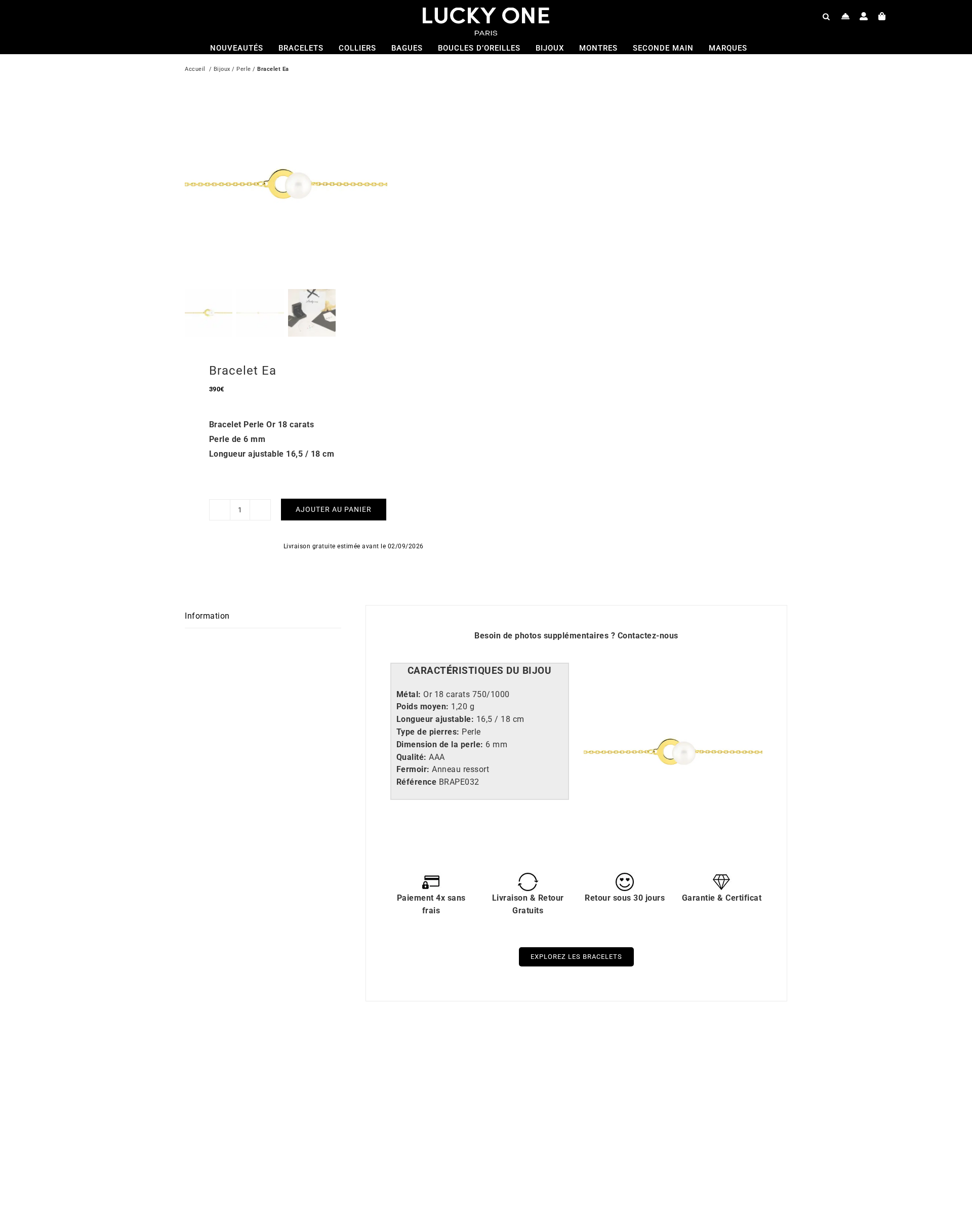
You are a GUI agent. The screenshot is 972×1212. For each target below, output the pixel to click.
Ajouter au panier (334, 509)
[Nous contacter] (845, 16)
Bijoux (222, 69)
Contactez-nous (648, 635)
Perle (243, 69)
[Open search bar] (826, 16)
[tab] (479, 671)
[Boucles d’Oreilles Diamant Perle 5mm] (617, 1056)
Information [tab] (207, 616)
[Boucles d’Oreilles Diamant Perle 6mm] (316, 1056)
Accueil (195, 69)
